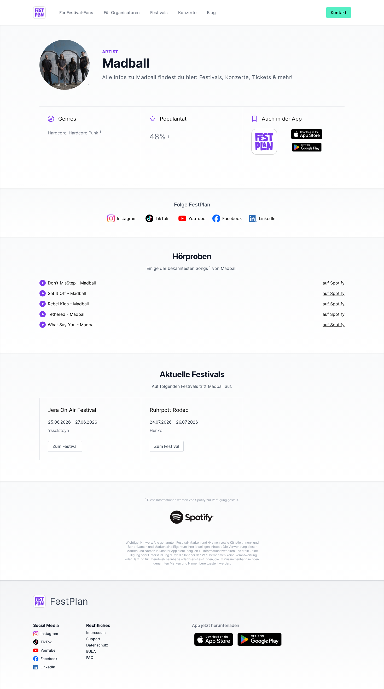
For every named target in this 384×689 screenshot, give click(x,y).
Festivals (159, 12)
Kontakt (338, 12)
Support (93, 639)
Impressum (96, 632)
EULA (91, 651)
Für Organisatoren (122, 12)
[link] (90, 429)
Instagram (49, 633)
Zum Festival (65, 446)
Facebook (48, 658)
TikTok (46, 642)
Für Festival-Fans (76, 12)
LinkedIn (47, 667)
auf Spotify (334, 283)
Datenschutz (97, 645)
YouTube (47, 650)
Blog (211, 12)
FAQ (90, 657)
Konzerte (187, 12)
